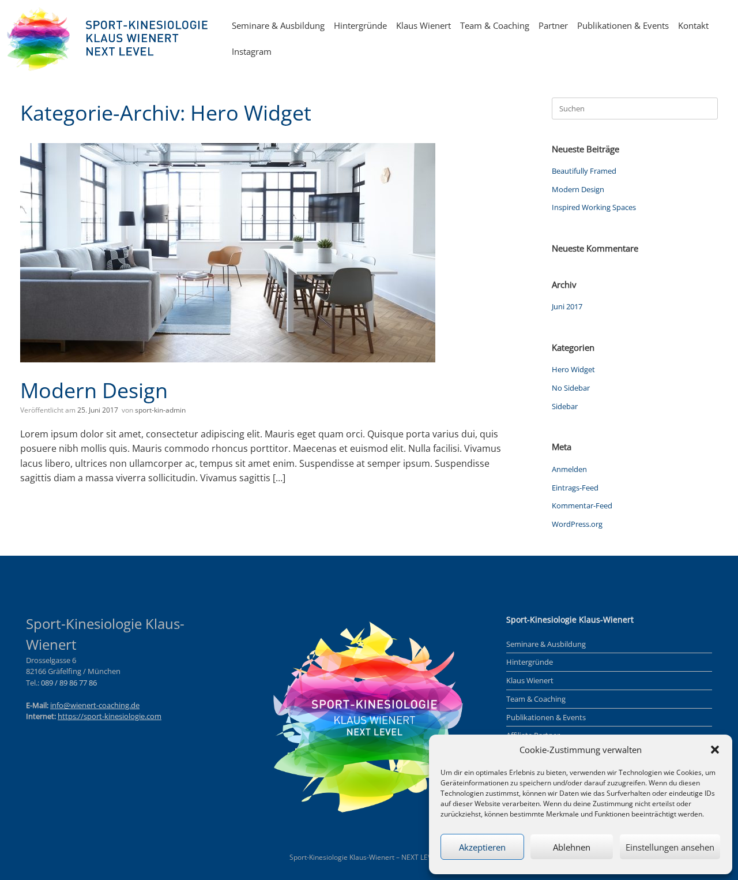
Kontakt (693, 25)
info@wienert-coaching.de (95, 705)
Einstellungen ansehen (670, 847)
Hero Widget (573, 369)
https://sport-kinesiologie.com (109, 716)
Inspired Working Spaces (594, 207)
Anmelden (569, 469)
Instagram (252, 51)
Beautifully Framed (584, 171)
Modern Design (94, 390)
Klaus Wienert (423, 25)
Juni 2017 (567, 306)
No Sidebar (571, 388)
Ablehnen (571, 847)
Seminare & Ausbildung (278, 25)
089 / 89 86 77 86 (69, 682)
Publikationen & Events (623, 25)
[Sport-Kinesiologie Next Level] (109, 39)
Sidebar (565, 406)
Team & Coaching (494, 25)
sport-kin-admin (160, 410)
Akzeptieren (482, 847)
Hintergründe (360, 25)
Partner (553, 25)
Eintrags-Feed (575, 487)
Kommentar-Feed (582, 505)
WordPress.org (577, 524)
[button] (715, 749)
